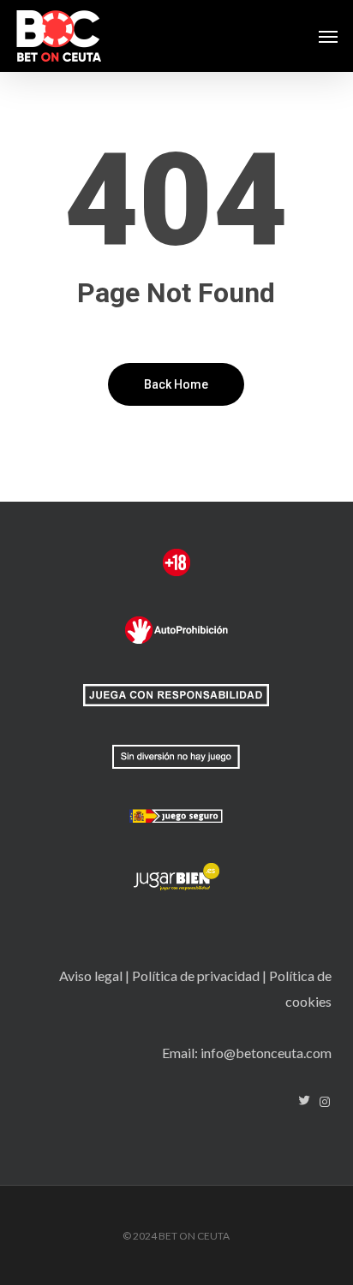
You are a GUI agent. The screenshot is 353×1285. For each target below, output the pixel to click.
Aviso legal (91, 975)
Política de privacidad (196, 975)
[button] (328, 36)
